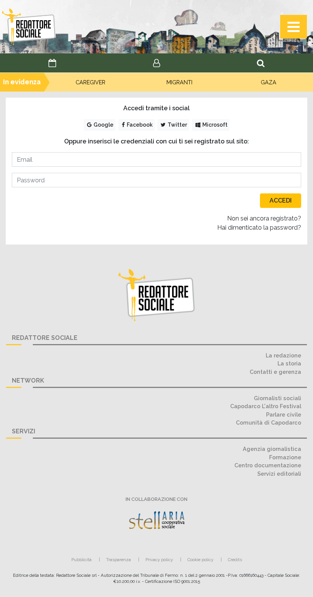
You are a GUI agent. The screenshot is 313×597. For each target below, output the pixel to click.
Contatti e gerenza (275, 371)
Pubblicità (81, 559)
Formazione (285, 457)
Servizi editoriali (279, 473)
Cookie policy (200, 559)
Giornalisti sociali (277, 398)
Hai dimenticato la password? (259, 227)
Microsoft (214, 125)
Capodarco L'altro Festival (265, 406)
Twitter (176, 125)
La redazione (283, 355)
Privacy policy (159, 559)
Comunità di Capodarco (268, 422)
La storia (289, 363)
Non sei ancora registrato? (264, 218)
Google (102, 125)
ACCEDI (280, 200)
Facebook (139, 125)
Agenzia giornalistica (272, 449)
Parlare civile (283, 414)
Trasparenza (118, 559)
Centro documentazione (267, 465)
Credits (235, 559)
